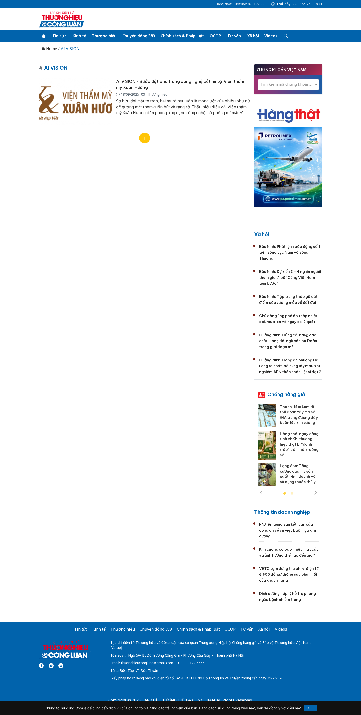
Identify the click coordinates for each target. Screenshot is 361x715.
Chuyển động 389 (138, 36)
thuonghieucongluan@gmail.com (147, 662)
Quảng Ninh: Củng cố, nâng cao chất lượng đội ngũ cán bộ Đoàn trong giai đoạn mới (288, 341)
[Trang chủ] (44, 36)
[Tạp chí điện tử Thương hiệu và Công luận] (65, 649)
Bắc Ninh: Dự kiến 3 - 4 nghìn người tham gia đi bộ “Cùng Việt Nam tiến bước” (290, 277)
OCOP (215, 36)
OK (310, 708)
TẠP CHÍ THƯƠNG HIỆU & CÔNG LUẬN (178, 700)
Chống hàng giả (286, 394)
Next (316, 493)
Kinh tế (79, 36)
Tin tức (59, 36)
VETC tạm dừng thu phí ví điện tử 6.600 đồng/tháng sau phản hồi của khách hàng (289, 574)
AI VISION (70, 48)
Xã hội (253, 36)
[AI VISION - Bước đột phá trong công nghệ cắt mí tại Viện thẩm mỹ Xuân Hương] (75, 101)
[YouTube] (51, 665)
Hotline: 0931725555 (251, 4)
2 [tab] (292, 493)
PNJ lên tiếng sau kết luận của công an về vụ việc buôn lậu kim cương (287, 530)
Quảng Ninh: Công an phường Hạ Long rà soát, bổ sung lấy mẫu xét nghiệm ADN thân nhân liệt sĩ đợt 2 (290, 366)
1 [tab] (284, 493)
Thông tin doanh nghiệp (282, 512)
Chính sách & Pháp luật (182, 36)
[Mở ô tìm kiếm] (285, 36)
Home (51, 48)
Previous (261, 493)
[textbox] (288, 84)
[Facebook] (41, 665)
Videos (270, 36)
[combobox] (288, 84)
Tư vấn (234, 36)
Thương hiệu (104, 36)
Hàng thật (223, 4)
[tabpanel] (288, 447)
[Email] (60, 665)
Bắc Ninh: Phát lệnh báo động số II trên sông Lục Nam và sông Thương (289, 252)
